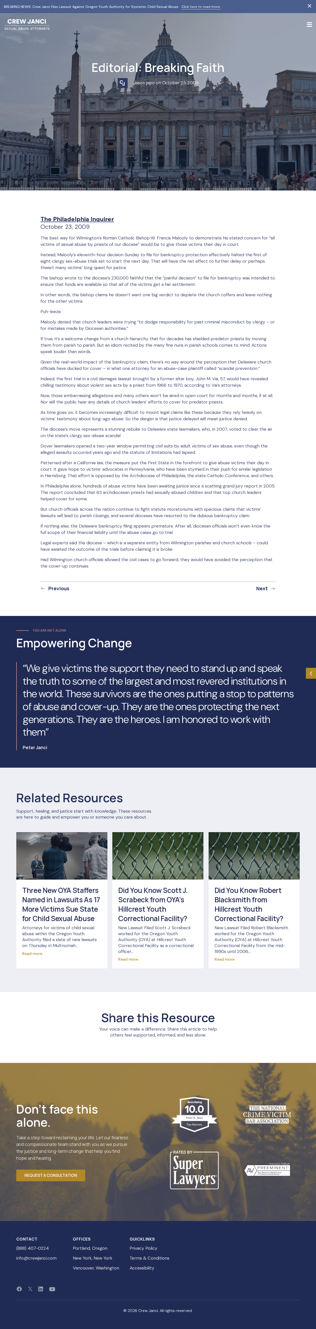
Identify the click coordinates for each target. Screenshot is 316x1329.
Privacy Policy (143, 1248)
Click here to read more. (201, 6)
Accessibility (142, 1268)
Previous (58, 588)
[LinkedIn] (40, 1289)
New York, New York (92, 1258)
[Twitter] (30, 1289)
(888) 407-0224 (32, 1248)
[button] (309, 24)
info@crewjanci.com (36, 1258)
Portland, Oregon (90, 1248)
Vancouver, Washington (96, 1268)
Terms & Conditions (149, 1258)
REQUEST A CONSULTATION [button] (50, 1175)
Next (262, 588)
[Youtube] (52, 1289)
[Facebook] (19, 1289)
